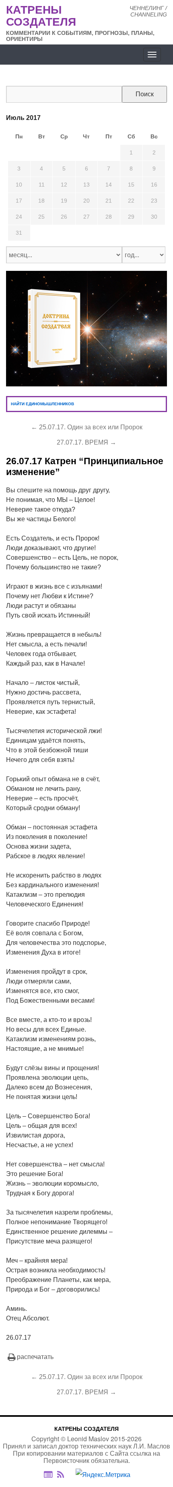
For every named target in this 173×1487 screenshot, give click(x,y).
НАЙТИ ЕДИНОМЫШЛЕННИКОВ (42, 404)
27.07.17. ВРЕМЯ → (86, 442)
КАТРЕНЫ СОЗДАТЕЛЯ (86, 1429)
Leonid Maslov (88, 1438)
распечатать (35, 1356)
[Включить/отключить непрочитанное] (48, 1474)
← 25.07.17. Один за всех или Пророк (86, 427)
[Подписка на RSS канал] (64, 1474)
